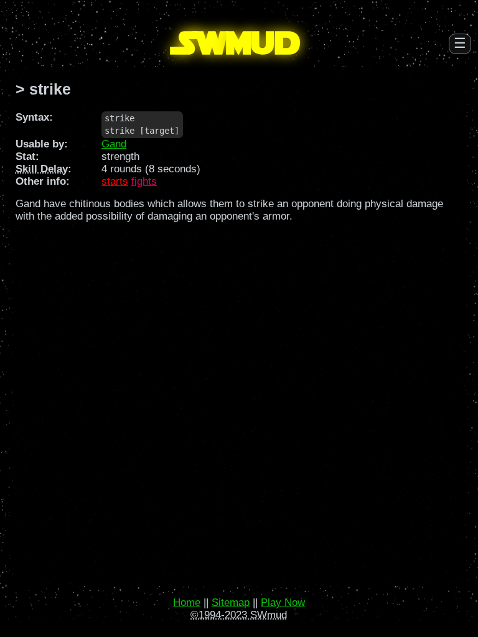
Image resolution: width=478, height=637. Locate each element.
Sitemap (231, 602)
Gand (113, 144)
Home (186, 602)
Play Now (283, 602)
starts (114, 181)
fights (144, 181)
